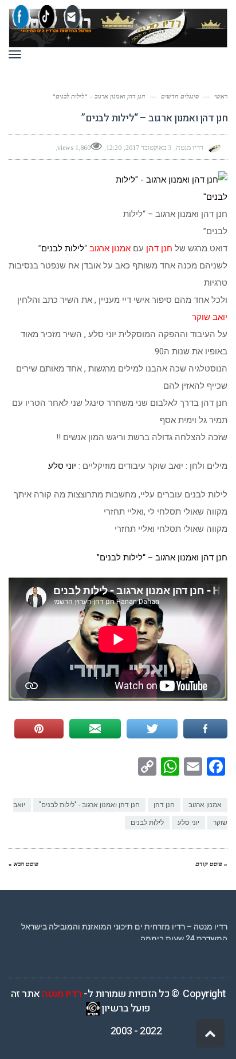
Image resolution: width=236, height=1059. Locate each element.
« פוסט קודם (211, 863)
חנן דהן (164, 805)
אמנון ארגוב (205, 805)
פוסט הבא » (23, 863)
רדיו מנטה (62, 994)
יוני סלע (62, 466)
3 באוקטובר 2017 (148, 148)
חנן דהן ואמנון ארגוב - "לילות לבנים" (89, 805)
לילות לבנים (62, 248)
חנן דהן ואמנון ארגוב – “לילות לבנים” (162, 557)
